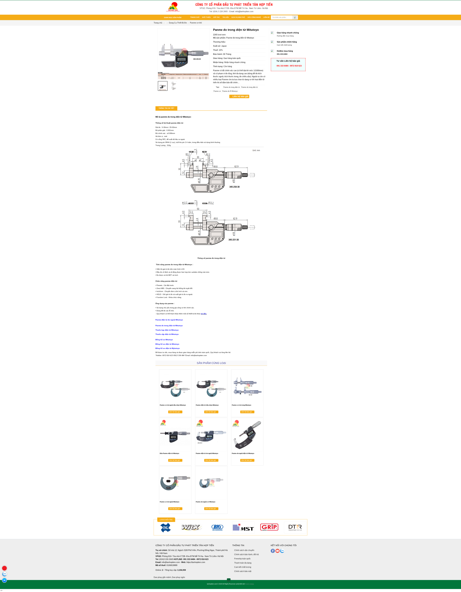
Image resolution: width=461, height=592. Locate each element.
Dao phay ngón (178, 577)
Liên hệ (266, 17)
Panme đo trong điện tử (231, 87)
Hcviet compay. (249, 584)
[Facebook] (273, 551)
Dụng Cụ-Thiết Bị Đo (178, 23)
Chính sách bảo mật (242, 571)
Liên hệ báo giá (240, 96)
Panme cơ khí (196, 23)
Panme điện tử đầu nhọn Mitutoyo (207, 405)
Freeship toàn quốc (242, 559)
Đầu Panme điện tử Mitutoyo (169, 453)
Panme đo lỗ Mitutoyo (230, 91)
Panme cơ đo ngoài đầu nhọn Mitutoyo (173, 405)
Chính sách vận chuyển (244, 550)
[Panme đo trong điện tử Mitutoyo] (183, 54)
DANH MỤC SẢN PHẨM (172, 17)
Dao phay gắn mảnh (162, 577)
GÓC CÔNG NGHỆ (254, 17)
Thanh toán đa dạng (242, 563)
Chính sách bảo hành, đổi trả (246, 554)
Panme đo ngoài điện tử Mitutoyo (243, 453)
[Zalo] (282, 551)
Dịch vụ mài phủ (238, 17)
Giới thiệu (206, 17)
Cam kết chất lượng (242, 567)
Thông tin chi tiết (166, 108)
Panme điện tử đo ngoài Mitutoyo (207, 453)
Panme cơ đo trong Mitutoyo (241, 405)
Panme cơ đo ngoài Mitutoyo (169, 502)
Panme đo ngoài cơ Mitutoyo (205, 502)
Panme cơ (217, 91)
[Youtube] (277, 551)
